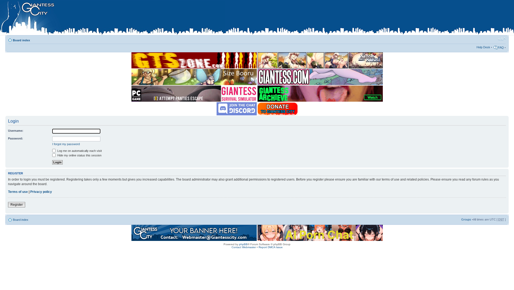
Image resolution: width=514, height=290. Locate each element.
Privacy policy (41, 192)
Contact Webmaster (244, 247)
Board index (21, 40)
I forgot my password (66, 144)
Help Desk (483, 47)
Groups (466, 219)
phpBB (243, 244)
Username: (15, 130)
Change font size (502, 39)
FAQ (501, 47)
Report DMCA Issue (271, 247)
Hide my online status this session (78, 155)
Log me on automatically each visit (79, 150)
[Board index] (112, 18)
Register (16, 205)
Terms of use (18, 192)
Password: (15, 138)
